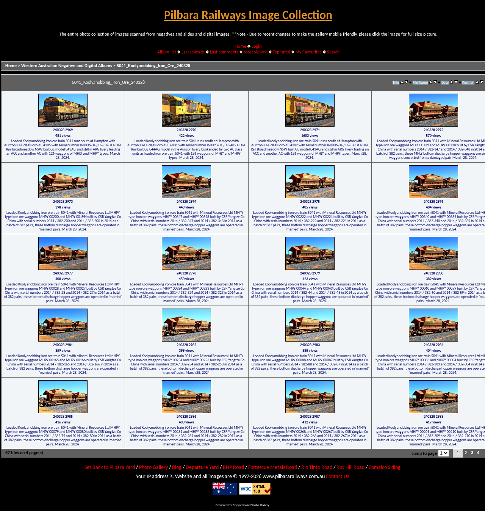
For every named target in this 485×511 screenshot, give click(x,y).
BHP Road (233, 467)
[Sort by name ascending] (430, 82)
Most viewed (256, 52)
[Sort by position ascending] (477, 82)
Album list (166, 52)
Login (256, 46)
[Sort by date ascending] (451, 82)
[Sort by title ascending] (402, 82)
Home (240, 46)
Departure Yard (202, 467)
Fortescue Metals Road (272, 467)
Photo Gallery (153, 467)
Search (333, 52)
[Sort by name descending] (435, 82)
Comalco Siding (385, 467)
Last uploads (193, 52)
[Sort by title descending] (406, 82)
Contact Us (337, 477)
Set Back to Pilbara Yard (109, 467)
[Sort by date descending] (456, 82)
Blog (176, 467)
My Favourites (309, 52)
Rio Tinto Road (316, 467)
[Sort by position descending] (481, 82)
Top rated (281, 52)
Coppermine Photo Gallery (251, 505)
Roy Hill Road (350, 467)
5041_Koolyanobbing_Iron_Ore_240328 (153, 66)
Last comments (224, 52)
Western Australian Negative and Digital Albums (66, 66)
